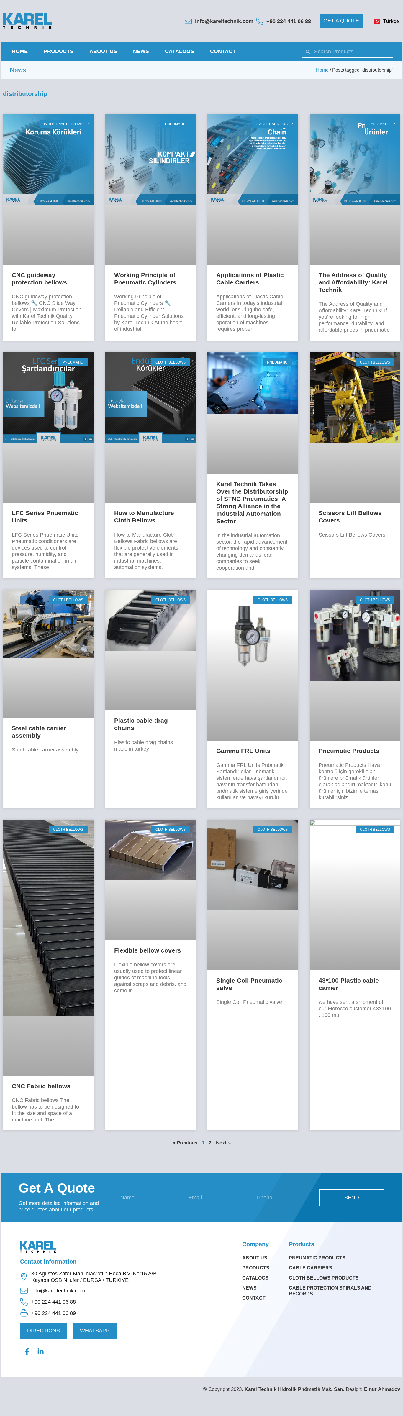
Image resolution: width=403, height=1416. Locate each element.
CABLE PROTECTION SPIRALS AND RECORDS (330, 1290)
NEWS (141, 51)
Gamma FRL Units (243, 750)
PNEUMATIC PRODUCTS (317, 1257)
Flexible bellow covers (147, 950)
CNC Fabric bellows (41, 1086)
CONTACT (223, 51)
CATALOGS (179, 51)
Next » (223, 1143)
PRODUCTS (58, 51)
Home (322, 70)
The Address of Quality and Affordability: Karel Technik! (353, 282)
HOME (20, 51)
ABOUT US (103, 51)
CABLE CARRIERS (310, 1267)
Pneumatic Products (349, 750)
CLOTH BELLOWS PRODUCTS (324, 1277)
